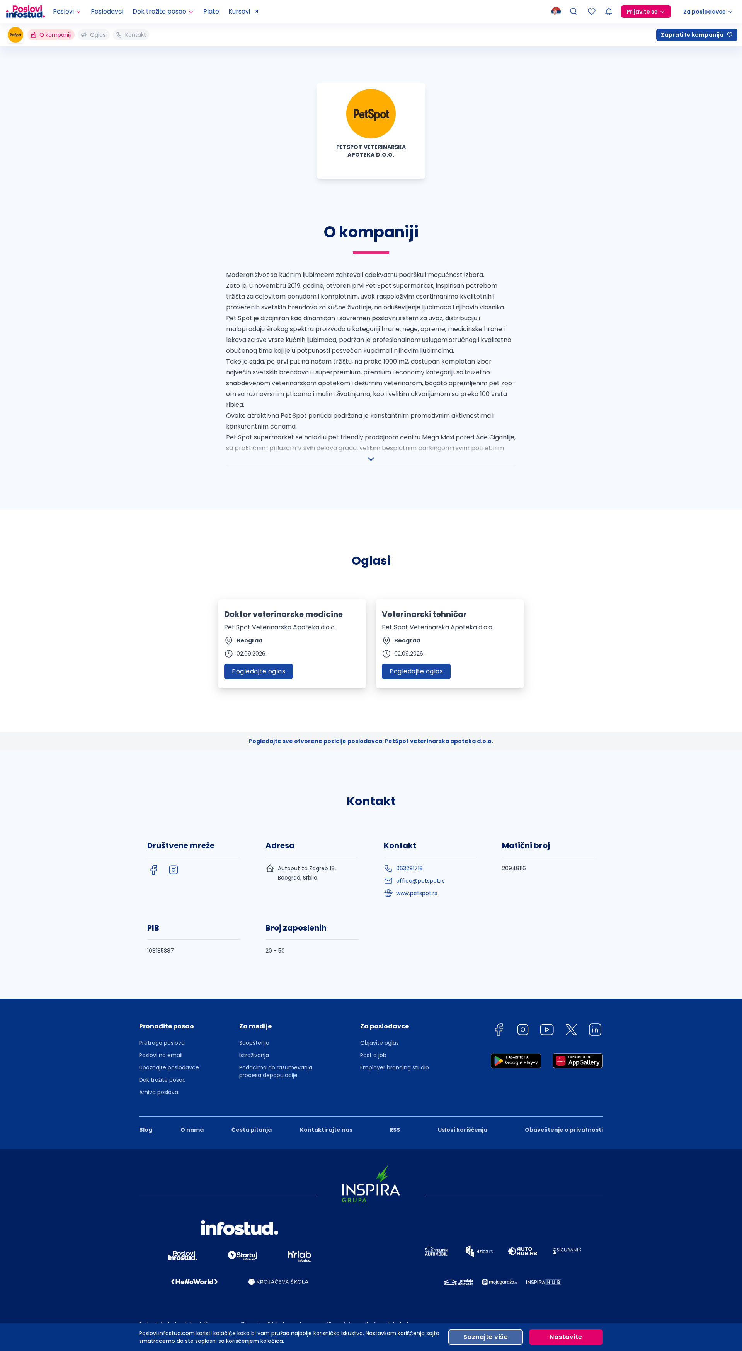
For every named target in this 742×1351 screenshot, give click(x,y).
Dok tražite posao (162, 1080)
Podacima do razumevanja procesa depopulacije (275, 1071)
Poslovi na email (160, 1055)
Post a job (373, 1055)
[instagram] (173, 870)
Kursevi (239, 11)
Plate (211, 11)
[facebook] (153, 870)
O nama (192, 1130)
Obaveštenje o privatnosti (564, 1130)
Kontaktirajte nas (326, 1130)
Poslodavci (107, 11)
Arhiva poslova (158, 1092)
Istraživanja (254, 1055)
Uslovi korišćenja (462, 1130)
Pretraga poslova (162, 1043)
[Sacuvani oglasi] (591, 11)
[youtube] (547, 1031)
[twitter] (571, 1031)
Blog (145, 1130)
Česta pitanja (251, 1130)
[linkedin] (595, 1031)
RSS (395, 1130)
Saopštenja (254, 1043)
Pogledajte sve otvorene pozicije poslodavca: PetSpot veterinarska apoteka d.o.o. (371, 741)
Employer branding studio (394, 1067)
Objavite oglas (379, 1043)
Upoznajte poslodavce (169, 1067)
